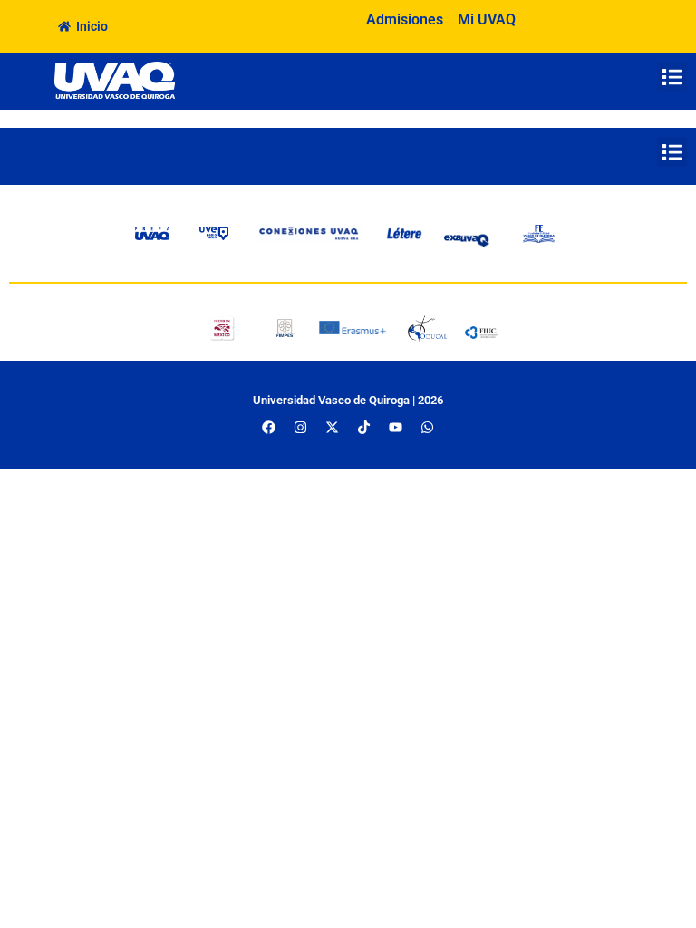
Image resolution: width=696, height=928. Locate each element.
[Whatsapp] (427, 427)
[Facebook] (269, 427)
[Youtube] (396, 427)
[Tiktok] (364, 427)
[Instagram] (300, 427)
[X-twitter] (332, 427)
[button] (672, 77)
